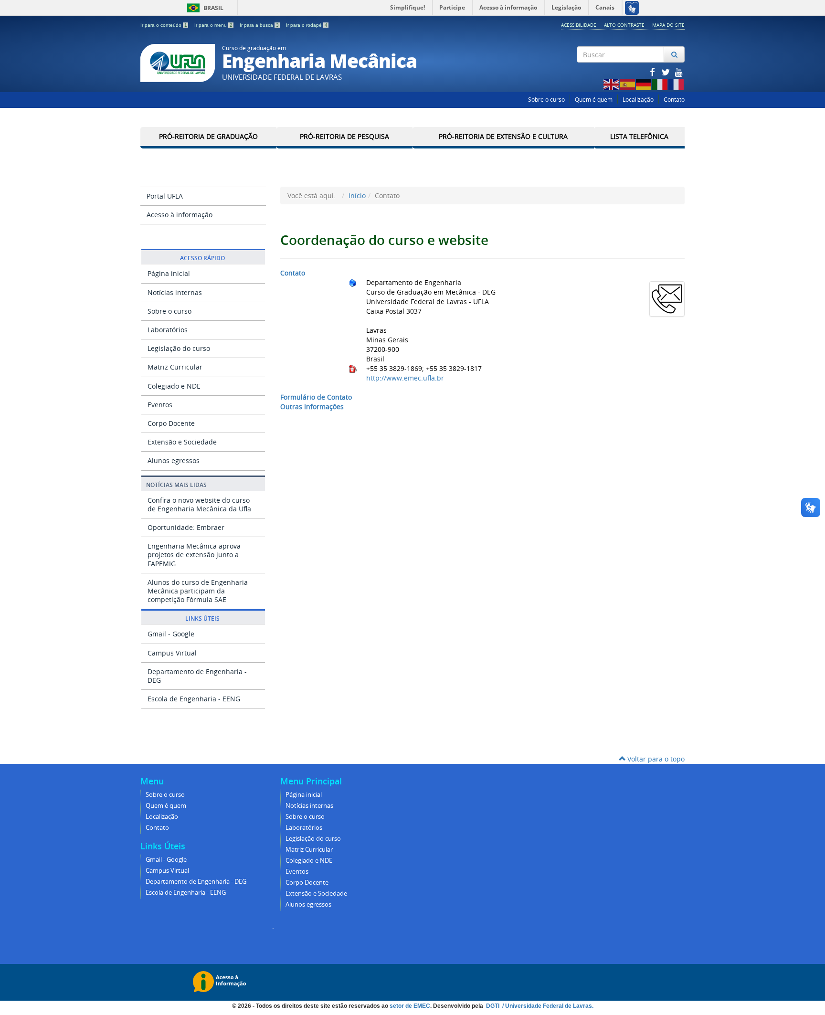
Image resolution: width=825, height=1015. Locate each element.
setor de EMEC (410, 1006)
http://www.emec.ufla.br (405, 377)
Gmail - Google (171, 633)
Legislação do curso (179, 348)
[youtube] (679, 71)
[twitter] (666, 71)
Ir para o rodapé (307, 25)
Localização (638, 99)
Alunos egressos (174, 460)
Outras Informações (312, 406)
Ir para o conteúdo (163, 25)
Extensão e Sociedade (182, 441)
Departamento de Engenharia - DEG (197, 676)
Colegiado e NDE (174, 386)
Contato (674, 99)
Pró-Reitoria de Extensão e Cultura (503, 136)
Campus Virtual (172, 652)
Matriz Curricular (175, 366)
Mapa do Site (668, 24)
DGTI (493, 1006)
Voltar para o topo (655, 758)
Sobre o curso (546, 99)
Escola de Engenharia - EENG (194, 698)
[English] (611, 83)
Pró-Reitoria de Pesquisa (344, 136)
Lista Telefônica (639, 136)
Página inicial (169, 273)
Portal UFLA (165, 196)
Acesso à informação (179, 214)
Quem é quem (594, 99)
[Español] (628, 83)
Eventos (160, 404)
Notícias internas (175, 292)
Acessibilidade (578, 24)
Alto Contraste (624, 24)
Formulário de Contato (316, 397)
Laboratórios (168, 329)
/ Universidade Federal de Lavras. (547, 1006)
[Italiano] (660, 83)
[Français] (676, 83)
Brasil (203, 8)
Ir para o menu (213, 25)
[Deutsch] (644, 83)
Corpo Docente (171, 423)
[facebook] (653, 71)
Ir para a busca (259, 25)
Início (357, 195)
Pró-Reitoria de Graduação (208, 136)
